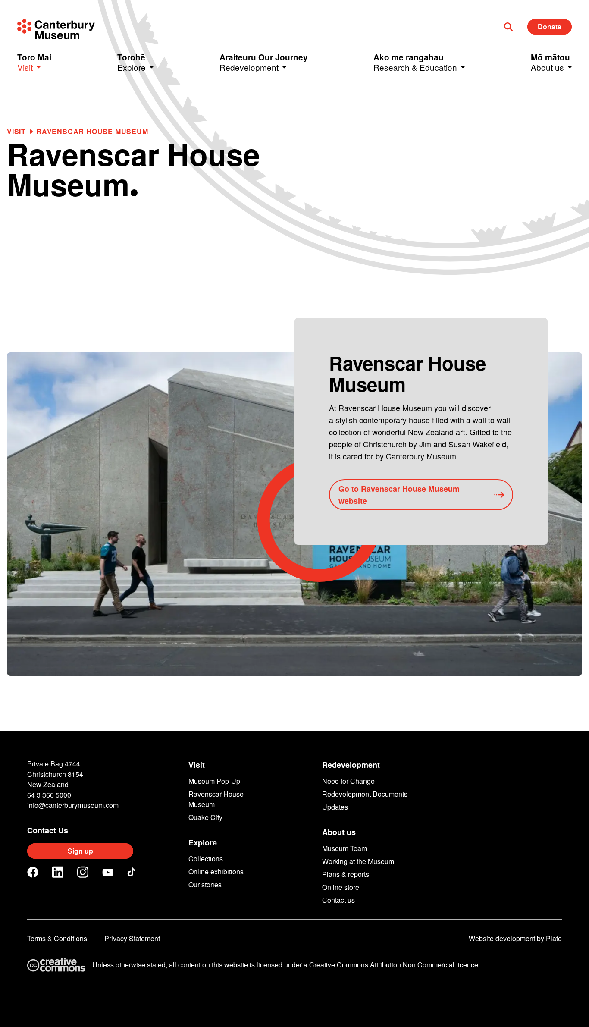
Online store (340, 887)
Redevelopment (351, 764)
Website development (502, 938)
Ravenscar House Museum (216, 799)
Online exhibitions (216, 871)
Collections (205, 859)
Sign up (80, 851)
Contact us (338, 900)
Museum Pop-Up (214, 781)
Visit (16, 131)
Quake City (205, 817)
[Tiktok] (132, 872)
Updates (335, 807)
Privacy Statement (132, 938)
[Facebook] (32, 872)
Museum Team (344, 848)
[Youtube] (107, 872)
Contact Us (47, 830)
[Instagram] (82, 872)
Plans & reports (345, 874)
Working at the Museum (358, 861)
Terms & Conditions (57, 938)
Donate (549, 26)
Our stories (205, 884)
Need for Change (348, 781)
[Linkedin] (57, 872)
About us (339, 832)
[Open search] (512, 26)
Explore (202, 842)
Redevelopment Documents (364, 794)
